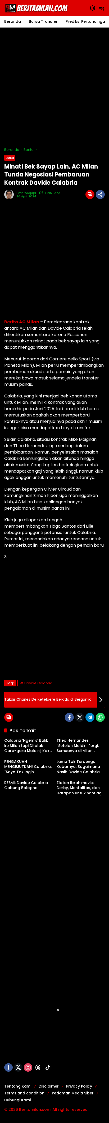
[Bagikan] (100, 194)
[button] (92, 8)
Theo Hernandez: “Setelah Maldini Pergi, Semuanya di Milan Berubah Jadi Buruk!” (78, 746)
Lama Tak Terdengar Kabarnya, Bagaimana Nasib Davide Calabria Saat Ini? (78, 767)
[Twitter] (79, 717)
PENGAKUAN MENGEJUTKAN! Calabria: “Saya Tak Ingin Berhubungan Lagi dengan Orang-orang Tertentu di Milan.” (28, 767)
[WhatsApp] (100, 717)
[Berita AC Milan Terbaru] (37, 7)
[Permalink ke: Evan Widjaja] (10, 194)
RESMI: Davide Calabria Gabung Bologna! (26, 785)
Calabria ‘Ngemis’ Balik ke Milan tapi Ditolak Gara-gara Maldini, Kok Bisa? (26, 746)
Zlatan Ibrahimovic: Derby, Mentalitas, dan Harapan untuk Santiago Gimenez (80, 788)
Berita (10, 158)
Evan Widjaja (26, 193)
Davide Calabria (38, 683)
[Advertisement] (54, 87)
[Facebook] (69, 717)
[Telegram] (89, 717)
